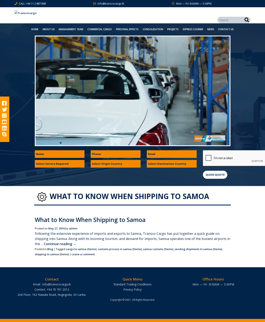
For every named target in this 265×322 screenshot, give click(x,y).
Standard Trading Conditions (132, 284)
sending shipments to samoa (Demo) (198, 249)
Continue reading (60, 244)
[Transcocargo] (51, 13)
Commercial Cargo (99, 29)
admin (73, 228)
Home (34, 29)
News (210, 29)
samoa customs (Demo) (158, 249)
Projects (173, 29)
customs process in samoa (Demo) (120, 249)
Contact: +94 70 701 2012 (52, 289)
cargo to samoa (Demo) (81, 249)
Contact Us (226, 29)
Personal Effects (127, 29)
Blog (50, 249)
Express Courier (193, 29)
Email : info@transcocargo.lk (52, 284)
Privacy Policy (132, 289)
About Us (48, 29)
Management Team (71, 29)
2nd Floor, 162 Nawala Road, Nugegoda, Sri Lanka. (52, 295)
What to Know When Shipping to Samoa (90, 220)
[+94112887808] (16, 3)
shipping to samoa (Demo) (52, 254)
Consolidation (153, 29)
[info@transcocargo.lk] (95, 3)
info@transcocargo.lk (111, 3)
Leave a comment (83, 254)
